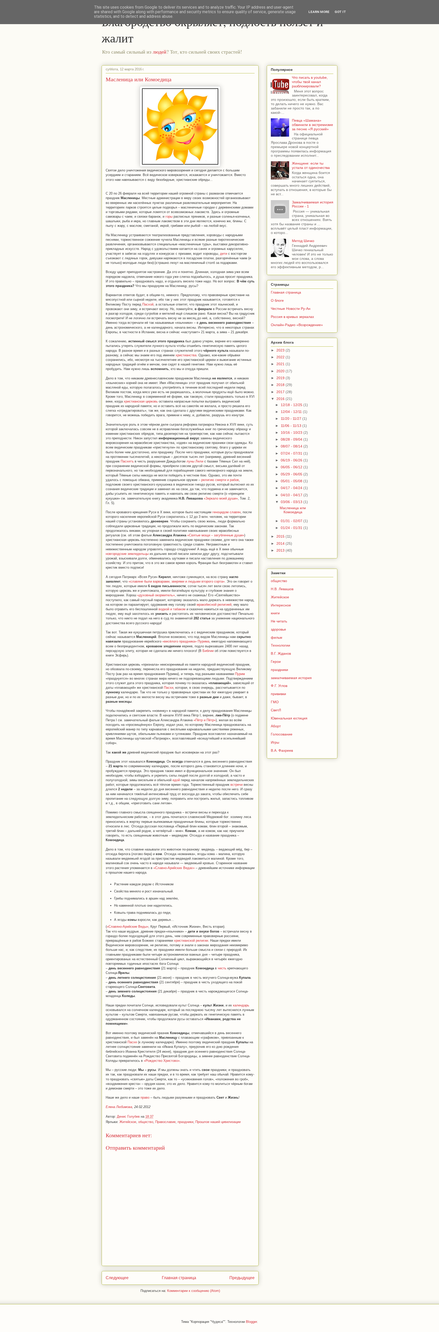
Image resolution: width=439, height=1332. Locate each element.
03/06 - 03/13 (292, 502)
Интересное (281, 605)
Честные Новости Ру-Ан (290, 309)
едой (176, 780)
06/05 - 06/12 (292, 467)
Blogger (251, 1322)
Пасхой (147, 304)
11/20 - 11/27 (291, 418)
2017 (281, 392)
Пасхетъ (127, 461)
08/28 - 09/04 (292, 439)
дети (223, 253)
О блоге (277, 300)
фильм (276, 637)
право (144, 1097)
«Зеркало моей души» (221, 498)
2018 (281, 385)
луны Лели (194, 461)
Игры (275, 742)
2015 (281, 536)
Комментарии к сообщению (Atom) (193, 1291)
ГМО (275, 702)
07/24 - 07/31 (292, 453)
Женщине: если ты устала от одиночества (311, 165)
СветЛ (276, 710)
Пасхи (168, 687)
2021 (281, 364)
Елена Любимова (119, 1107)
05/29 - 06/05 (292, 474)
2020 (281, 371)
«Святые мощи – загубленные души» (215, 535)
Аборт (276, 726)
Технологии (280, 645)
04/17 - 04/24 (292, 488)
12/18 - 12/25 (292, 405)
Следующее (117, 1278)
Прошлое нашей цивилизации (218, 1122)
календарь (241, 1005)
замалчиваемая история (291, 678)
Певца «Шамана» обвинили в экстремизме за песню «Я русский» (312, 124)
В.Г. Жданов (281, 653)
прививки (278, 694)
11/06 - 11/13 (291, 426)
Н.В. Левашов (282, 589)
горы (169, 216)
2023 (281, 350)
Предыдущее (242, 1278)
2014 (281, 543)
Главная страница (179, 1278)
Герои (276, 662)
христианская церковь (141, 401)
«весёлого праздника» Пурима (185, 641)
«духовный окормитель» (156, 595)
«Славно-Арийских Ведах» (174, 868)
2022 (281, 357)
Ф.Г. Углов (279, 686)
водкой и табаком (172, 609)
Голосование (281, 734)
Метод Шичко (303, 241)
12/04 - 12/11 (292, 412)
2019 (281, 378)
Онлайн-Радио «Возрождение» (297, 325)
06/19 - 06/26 (292, 460)
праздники (185, 1122)
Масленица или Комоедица (293, 510)
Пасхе (132, 1042)
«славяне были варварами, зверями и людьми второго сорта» (177, 581)
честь (222, 968)
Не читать (279, 621)
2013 (281, 550)
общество (145, 1122)
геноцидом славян (226, 512)
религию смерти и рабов (220, 480)
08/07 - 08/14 (292, 446)
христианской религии (191, 940)
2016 (281, 399)
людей (159, 51)
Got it (340, 12)
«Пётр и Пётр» (205, 720)
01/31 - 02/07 (292, 521)
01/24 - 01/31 (292, 528)
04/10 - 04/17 (292, 495)
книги (275, 613)
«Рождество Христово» (162, 1061)
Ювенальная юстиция (289, 718)
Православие (165, 1122)
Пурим (240, 674)
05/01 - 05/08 (292, 481)
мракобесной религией (214, 604)
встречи (236, 785)
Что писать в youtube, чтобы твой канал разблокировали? (310, 81)
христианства (186, 355)
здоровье (278, 629)
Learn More (319, 12)
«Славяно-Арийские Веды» (127, 926)
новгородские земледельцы (127, 554)
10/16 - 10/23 (292, 432)
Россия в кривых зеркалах (292, 317)
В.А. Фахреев (282, 750)
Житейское (127, 1122)
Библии (208, 651)
